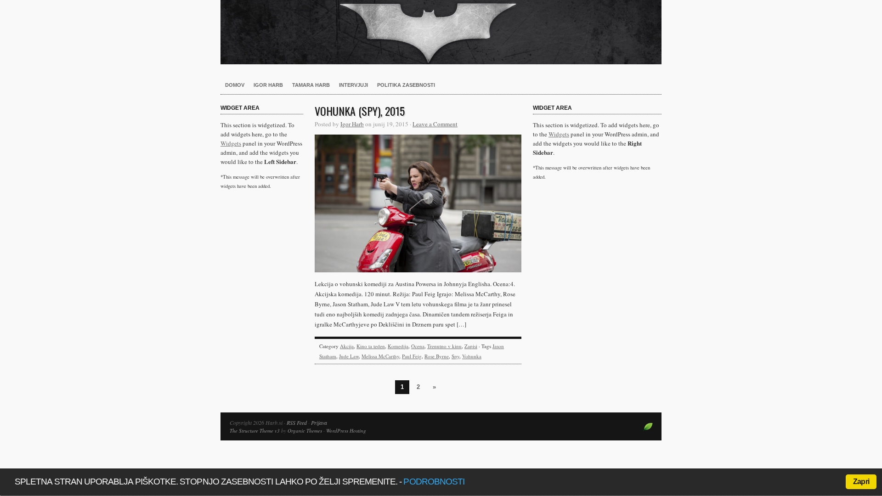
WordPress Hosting (346, 430)
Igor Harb (268, 85)
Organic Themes (305, 430)
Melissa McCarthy (380, 356)
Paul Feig (412, 356)
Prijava (319, 422)
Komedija (398, 346)
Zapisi (470, 346)
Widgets (230, 143)
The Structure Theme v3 (255, 430)
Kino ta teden (370, 346)
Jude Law (349, 356)
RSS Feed (297, 422)
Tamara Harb (311, 85)
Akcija (347, 346)
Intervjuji (353, 85)
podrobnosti (433, 481)
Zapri (861, 481)
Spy (455, 356)
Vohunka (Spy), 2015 (360, 110)
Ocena (417, 346)
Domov (234, 85)
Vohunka (471, 356)
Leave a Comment (435, 124)
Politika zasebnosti (406, 85)
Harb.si (441, 32)
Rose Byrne (436, 356)
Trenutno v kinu (444, 346)
